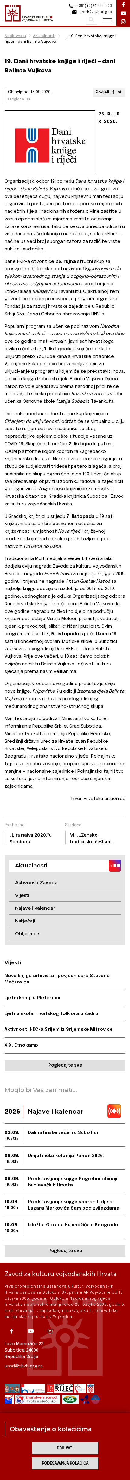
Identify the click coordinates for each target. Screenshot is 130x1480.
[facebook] (14, 1331)
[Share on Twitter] (119, 92)
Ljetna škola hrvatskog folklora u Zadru (51, 1013)
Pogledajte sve (65, 1065)
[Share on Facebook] (113, 92)
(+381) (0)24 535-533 (93, 6)
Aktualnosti (44, 36)
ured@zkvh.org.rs (24, 1366)
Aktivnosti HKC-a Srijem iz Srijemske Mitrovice (59, 1029)
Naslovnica (15, 36)
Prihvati (65, 1448)
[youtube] (33, 1331)
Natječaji (25, 921)
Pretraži (91, 20)
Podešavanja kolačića (65, 1463)
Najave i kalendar (35, 908)
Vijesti (22, 895)
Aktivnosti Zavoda (36, 882)
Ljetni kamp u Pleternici (32, 998)
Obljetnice (27, 933)
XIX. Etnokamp (21, 1045)
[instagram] (52, 1331)
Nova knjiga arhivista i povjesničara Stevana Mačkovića (57, 979)
